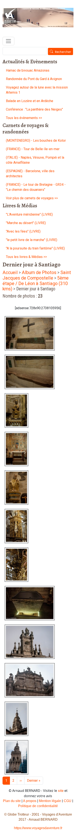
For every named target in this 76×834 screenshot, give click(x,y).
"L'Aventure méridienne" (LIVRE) (29, 214)
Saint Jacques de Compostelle (37, 275)
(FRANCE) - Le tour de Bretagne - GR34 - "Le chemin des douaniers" (36, 187)
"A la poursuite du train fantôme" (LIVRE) (35, 248)
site (61, 791)
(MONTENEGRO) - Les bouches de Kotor (36, 141)
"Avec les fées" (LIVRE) (23, 231)
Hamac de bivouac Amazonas (27, 70)
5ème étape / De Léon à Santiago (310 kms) (36, 283)
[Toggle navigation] (8, 41)
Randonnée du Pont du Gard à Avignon (34, 79)
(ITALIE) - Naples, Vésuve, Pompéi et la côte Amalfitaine (35, 160)
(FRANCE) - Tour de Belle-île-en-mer (33, 149)
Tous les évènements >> (24, 118)
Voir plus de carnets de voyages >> (32, 198)
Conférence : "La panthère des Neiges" (34, 109)
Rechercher (63, 52)
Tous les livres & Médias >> (26, 257)
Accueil (10, 272)
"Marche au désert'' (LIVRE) (26, 223)
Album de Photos (39, 272)
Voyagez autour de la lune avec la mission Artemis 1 (37, 89)
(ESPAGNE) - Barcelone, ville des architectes (30, 173)
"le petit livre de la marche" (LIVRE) (31, 240)
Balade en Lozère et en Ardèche (29, 101)
